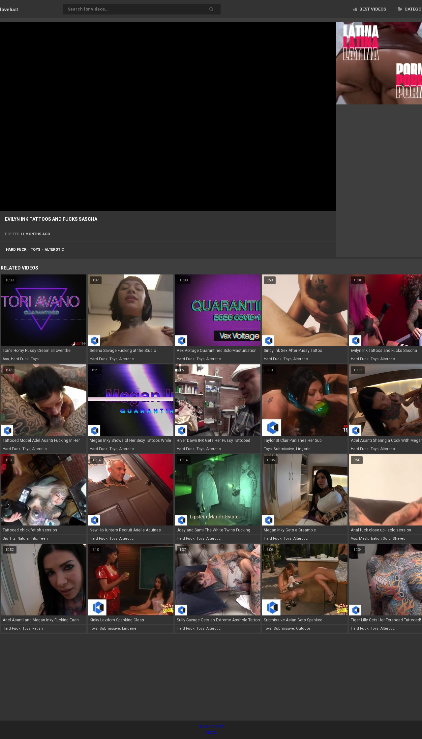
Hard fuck (16, 249)
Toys (36, 249)
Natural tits (27, 538)
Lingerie (303, 449)
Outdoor (303, 628)
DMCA (211, 732)
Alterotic (54, 249)
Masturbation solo (375, 538)
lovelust (9, 10)
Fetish (37, 628)
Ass (6, 359)
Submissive (284, 449)
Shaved (399, 538)
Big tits (9, 538)
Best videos (372, 9)
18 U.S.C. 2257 (211, 727)
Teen (43, 538)
